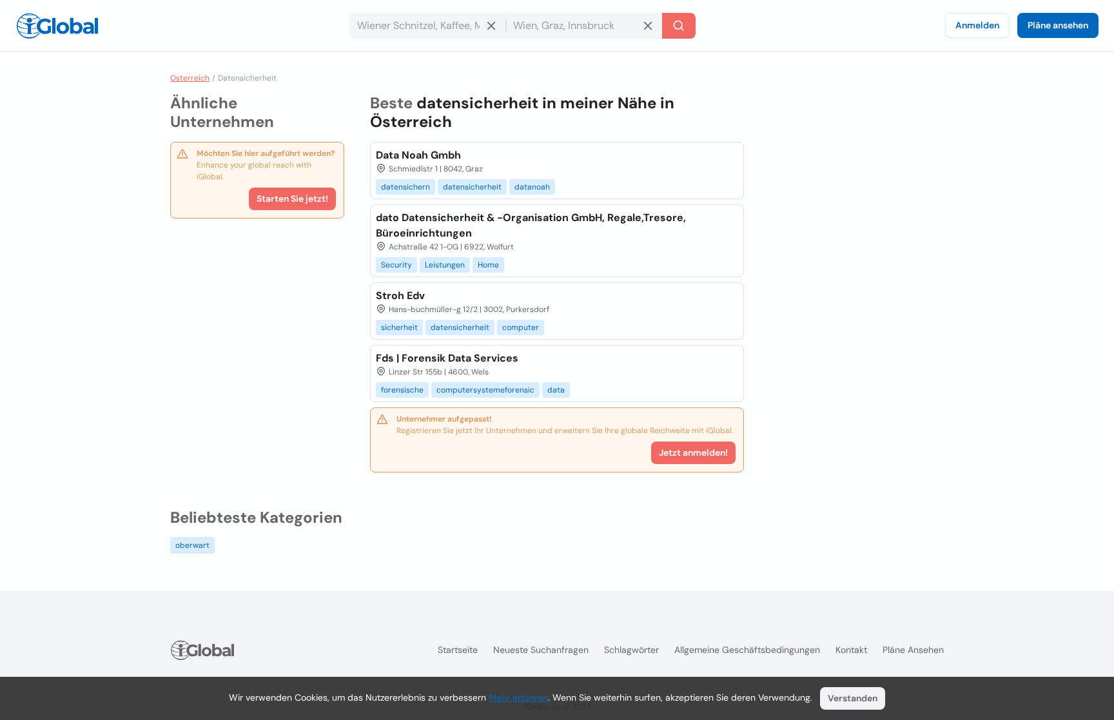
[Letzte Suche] (679, 26)
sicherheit (399, 327)
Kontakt (851, 650)
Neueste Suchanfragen (541, 650)
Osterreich (190, 78)
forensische (402, 390)
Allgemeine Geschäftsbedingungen (747, 650)
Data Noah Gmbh (418, 155)
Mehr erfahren (518, 697)
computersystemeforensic (485, 390)
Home (488, 265)
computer (520, 327)
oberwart (192, 545)
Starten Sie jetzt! (292, 198)
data (556, 390)
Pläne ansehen (1058, 25)
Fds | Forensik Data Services (447, 358)
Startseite (458, 650)
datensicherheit (472, 187)
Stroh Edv (400, 295)
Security (396, 265)
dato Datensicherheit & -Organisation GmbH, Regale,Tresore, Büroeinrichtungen (531, 225)
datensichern (405, 187)
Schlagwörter (631, 650)
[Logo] (57, 26)
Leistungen (445, 265)
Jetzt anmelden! (693, 452)
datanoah (532, 187)
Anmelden (977, 25)
